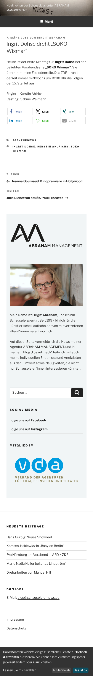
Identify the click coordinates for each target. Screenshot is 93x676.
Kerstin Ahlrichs (53, 146)
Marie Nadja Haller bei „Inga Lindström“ (36, 564)
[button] (19, 111)
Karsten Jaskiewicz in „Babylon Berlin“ (35, 546)
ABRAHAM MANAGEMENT (43, 347)
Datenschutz (16, 628)
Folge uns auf (28, 420)
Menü (49, 21)
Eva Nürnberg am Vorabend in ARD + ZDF (37, 555)
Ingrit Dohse (24, 146)
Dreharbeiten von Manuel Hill (28, 572)
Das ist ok (80, 670)
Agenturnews (25, 140)
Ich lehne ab (61, 670)
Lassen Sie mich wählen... (20, 670)
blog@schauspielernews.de (38, 598)
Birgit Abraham (51, 37)
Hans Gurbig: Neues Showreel (29, 537)
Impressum (15, 619)
